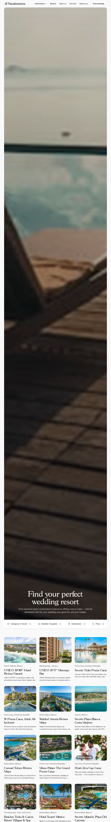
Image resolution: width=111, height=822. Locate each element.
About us (62, 4)
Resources (84, 4)
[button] (41, 3)
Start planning (98, 4)
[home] (15, 3)
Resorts (53, 4)
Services (72, 4)
